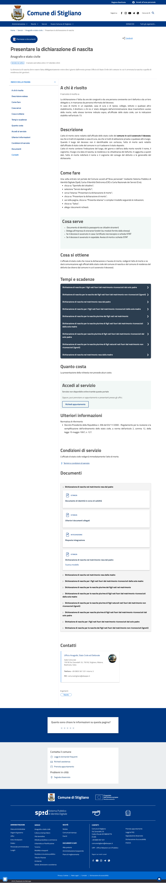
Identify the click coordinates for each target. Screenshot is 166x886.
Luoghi (13, 850)
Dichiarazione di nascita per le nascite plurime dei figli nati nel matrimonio (95, 316)
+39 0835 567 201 (98, 840)
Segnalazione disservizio (134, 835)
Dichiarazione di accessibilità (136, 839)
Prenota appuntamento (134, 828)
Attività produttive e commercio (46, 840)
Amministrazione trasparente (73, 851)
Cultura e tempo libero (42, 833)
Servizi (20, 30)
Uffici (12, 836)
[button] (143, 2)
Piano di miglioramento (71, 854)
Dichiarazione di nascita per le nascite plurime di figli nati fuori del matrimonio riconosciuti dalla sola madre (102, 325)
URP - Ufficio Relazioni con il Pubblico (105, 847)
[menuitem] (130, 24)
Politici (13, 843)
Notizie (65, 829)
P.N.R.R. (128, 843)
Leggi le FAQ (130, 832)
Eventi (65, 836)
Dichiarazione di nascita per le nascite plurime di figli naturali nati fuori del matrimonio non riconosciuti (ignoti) (102, 346)
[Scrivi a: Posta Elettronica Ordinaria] (107, 845)
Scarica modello (72, 564)
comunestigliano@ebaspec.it (102, 843)
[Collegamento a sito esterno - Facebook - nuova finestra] (121, 13)
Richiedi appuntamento (75, 404)
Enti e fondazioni (16, 839)
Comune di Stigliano (54, 13)
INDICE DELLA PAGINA (20, 82)
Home (13, 30)
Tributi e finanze (40, 857)
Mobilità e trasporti (41, 850)
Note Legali (75, 875)
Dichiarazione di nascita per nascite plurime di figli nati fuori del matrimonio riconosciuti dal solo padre (103, 335)
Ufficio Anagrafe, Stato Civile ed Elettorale (82, 655)
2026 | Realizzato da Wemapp (21, 881)
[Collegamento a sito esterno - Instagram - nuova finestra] (125, 13)
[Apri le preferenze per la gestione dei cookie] (5, 880)
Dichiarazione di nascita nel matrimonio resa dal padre (86, 301)
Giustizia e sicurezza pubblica (45, 854)
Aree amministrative (18, 829)
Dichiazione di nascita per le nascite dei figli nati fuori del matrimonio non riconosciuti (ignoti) (104, 294)
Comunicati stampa (70, 832)
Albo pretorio (67, 847)
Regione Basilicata (118, 2)
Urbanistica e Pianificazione (44, 843)
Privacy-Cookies (63, 875)
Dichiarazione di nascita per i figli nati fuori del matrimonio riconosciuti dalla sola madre (101, 309)
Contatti (95, 825)
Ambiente (38, 861)
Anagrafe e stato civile (34, 30)
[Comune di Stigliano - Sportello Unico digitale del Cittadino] (18, 12)
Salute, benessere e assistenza (46, 864)
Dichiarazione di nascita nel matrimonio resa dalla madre (87, 354)
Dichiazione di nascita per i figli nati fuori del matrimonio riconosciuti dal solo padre (99, 287)
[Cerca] (153, 12)
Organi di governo (17, 832)
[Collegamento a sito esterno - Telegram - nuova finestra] (133, 13)
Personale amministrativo (20, 846)
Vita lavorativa (40, 836)
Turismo (37, 847)
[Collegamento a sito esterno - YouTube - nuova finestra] (129, 13)
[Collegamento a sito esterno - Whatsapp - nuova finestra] (137, 13)
